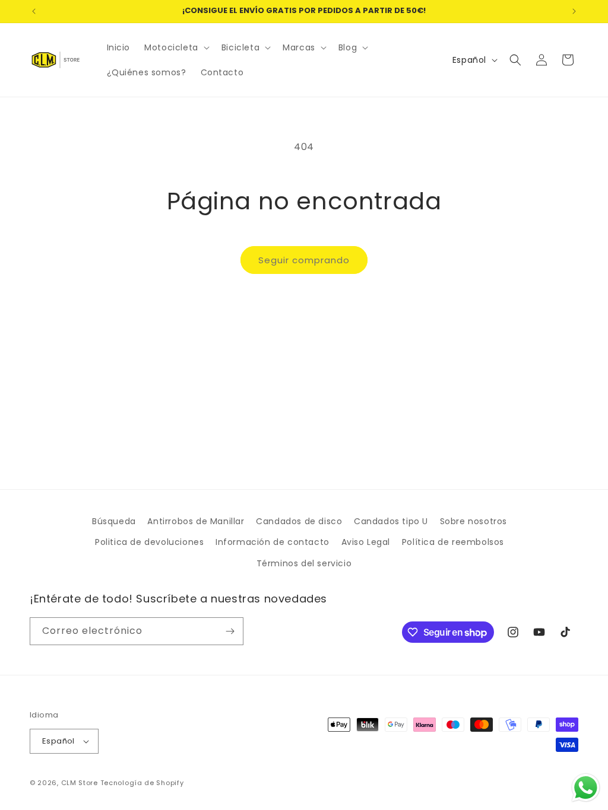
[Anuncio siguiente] (574, 11)
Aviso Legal (366, 542)
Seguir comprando (304, 260)
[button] (175, 47)
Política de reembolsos (453, 542)
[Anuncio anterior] (34, 11)
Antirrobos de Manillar (195, 521)
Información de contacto (273, 542)
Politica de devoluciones (149, 542)
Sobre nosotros (473, 521)
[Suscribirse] (230, 631)
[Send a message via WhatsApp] (585, 787)
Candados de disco (299, 521)
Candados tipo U (391, 521)
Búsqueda (114, 521)
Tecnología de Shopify (142, 782)
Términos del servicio (304, 563)
